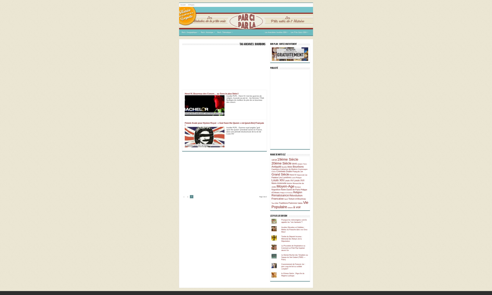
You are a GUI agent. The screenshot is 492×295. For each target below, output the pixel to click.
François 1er (298, 171)
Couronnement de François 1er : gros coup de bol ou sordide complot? (293, 266)
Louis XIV (277, 180)
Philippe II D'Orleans (286, 192)
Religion (297, 192)
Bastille (284, 167)
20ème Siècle (281, 163)
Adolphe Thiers (302, 164)
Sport (286, 199)
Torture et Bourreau (297, 199)
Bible (290, 167)
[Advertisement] (224, 68)
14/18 (274, 160)
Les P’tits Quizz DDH (299, 32)
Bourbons (298, 166)
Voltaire (290, 208)
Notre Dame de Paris (290, 189)
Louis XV (289, 180)
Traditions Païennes (288, 203)
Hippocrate (301, 175)
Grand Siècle (280, 174)
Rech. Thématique (224, 32)
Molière (289, 183)
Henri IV (293, 175)
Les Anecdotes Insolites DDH (276, 32)
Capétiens (275, 169)
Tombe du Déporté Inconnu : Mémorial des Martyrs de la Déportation (291, 239)
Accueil (183, 5)
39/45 (294, 164)
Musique (298, 187)
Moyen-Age (285, 186)
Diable (289, 171)
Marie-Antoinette (278, 183)
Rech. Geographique (189, 32)
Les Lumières (285, 177)
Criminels (280, 171)
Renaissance (280, 195)
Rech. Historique (207, 32)
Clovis (273, 172)
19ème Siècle (287, 159)
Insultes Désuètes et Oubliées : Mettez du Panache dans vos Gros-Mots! (294, 229)
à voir (297, 207)
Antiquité (276, 166)
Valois (300, 203)
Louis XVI (299, 180)
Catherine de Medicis (288, 169)
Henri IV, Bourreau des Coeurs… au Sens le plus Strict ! (212, 94)
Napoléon (275, 189)
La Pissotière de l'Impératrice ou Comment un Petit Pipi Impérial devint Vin (293, 248)
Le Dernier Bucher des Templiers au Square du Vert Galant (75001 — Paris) (294, 257)
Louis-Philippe (296, 178)
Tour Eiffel (274, 203)
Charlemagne (303, 169)
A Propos (191, 5)
